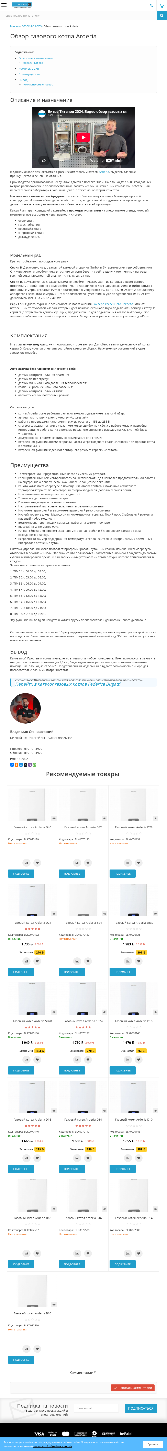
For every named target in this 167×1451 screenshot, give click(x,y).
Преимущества (29, 74)
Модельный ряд (33, 63)
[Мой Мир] (21, 765)
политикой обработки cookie (52, 1446)
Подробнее (21, 873)
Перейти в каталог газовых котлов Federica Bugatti (67, 684)
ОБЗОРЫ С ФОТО (32, 26)
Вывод (23, 80)
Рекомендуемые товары (38, 84)
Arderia (104, 172)
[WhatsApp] (34, 765)
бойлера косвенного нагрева (112, 304)
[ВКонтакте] (12, 765)
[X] (25, 765)
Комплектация (29, 68)
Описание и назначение (36, 58)
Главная (15, 26)
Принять (152, 1444)
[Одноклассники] (16, 765)
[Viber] (30, 765)
